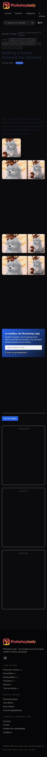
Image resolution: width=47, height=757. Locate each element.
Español (21, 40)
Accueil (8, 13)
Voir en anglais (10, 418)
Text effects (8, 703)
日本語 (19, 47)
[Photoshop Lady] (19, 5)
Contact (6, 725)
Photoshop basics (10, 699)
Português (31, 40)
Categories (30, 13)
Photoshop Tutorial (13, 670)
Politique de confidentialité (14, 728)
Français (13, 34)
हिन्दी (38, 43)
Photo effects (8, 706)
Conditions (7, 732)
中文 (12, 47)
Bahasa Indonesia (27, 43)
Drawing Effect (10, 677)
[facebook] (5, 658)
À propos (42, 14)
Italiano (15, 43)
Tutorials (18, 13)
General (7, 684)
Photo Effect (9, 673)
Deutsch (6, 43)
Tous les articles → (11, 688)
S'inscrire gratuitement (16, 352)
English (12, 40)
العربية (5, 47)
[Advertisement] (23, 90)
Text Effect (9, 681)
